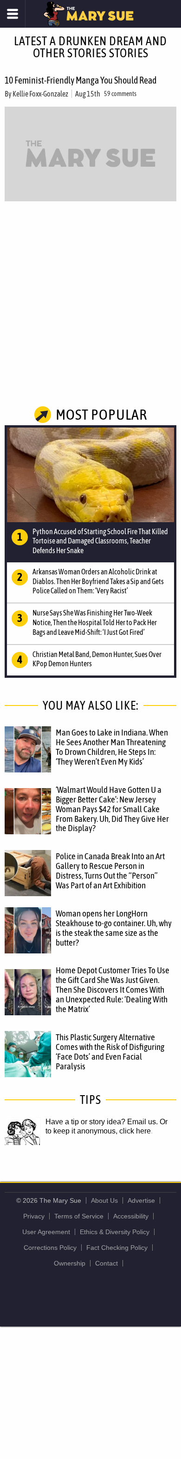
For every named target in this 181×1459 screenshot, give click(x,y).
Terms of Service (78, 1216)
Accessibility (131, 1216)
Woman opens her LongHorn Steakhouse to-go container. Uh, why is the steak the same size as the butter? (114, 927)
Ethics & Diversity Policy (114, 1232)
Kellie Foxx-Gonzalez (40, 94)
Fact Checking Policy (117, 1247)
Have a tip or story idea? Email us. (101, 1122)
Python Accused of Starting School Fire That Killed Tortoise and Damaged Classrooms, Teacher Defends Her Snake (100, 541)
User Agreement (46, 1232)
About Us (104, 1200)
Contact (106, 1263)
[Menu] (13, 14)
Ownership (69, 1263)
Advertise (141, 1200)
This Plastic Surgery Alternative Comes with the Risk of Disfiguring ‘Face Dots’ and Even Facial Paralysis (110, 1051)
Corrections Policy (50, 1247)
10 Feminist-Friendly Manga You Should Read (80, 80)
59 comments (120, 93)
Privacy (34, 1216)
